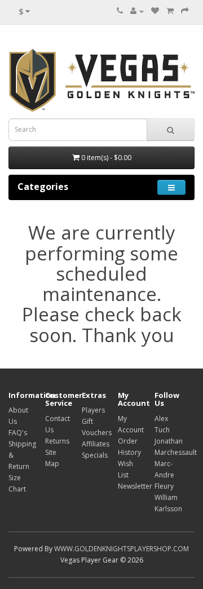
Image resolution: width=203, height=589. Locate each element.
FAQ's (17, 432)
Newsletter (135, 486)
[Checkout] (185, 11)
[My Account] (137, 11)
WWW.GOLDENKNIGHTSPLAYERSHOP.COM (121, 548)
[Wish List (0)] (155, 11)
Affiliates (95, 444)
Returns (57, 441)
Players (93, 410)
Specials (95, 455)
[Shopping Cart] (170, 11)
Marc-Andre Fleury (164, 475)
